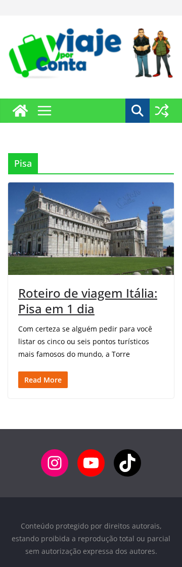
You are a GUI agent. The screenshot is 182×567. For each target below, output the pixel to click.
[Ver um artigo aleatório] (162, 111)
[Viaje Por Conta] (20, 111)
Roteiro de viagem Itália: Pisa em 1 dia (87, 301)
